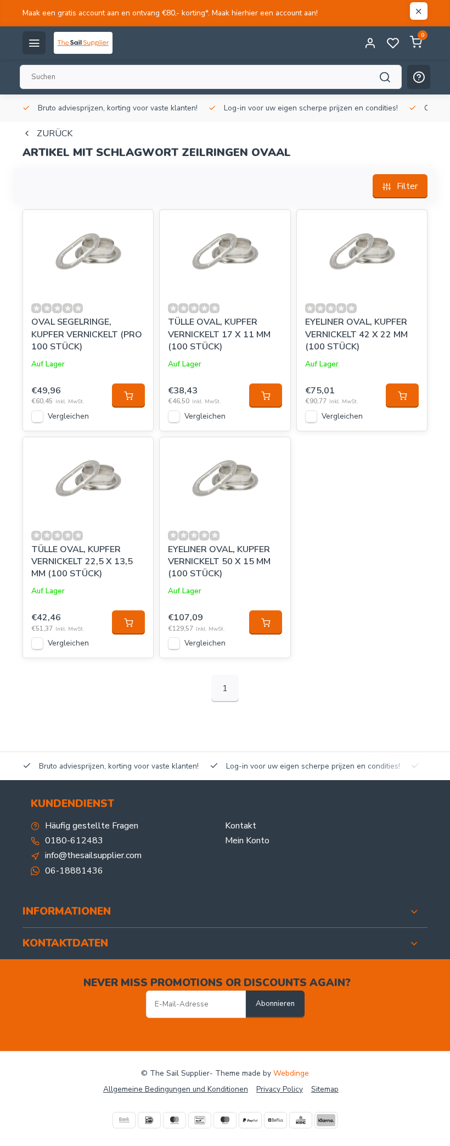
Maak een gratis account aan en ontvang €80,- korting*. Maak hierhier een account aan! (170, 13)
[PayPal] (250, 1120)
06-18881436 (74, 871)
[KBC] (300, 1120)
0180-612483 (74, 841)
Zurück (54, 133)
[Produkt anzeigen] (128, 395)
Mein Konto (247, 841)
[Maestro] (225, 1120)
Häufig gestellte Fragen (91, 826)
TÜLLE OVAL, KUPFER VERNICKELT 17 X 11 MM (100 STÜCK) (219, 334)
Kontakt (240, 826)
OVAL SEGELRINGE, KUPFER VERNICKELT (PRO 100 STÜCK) (86, 334)
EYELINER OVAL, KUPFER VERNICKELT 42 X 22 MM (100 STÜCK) (356, 334)
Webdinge (291, 1073)
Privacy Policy (279, 1089)
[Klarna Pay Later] (326, 1120)
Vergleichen (68, 416)
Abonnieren (275, 1004)
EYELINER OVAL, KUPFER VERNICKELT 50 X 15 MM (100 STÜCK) (219, 561)
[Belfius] (275, 1120)
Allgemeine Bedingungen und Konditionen (175, 1089)
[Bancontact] (199, 1120)
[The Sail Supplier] (86, 42)
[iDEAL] (149, 1120)
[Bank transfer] (124, 1120)
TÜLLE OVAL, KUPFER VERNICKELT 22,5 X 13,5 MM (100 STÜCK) (82, 561)
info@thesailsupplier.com (93, 855)
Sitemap (325, 1089)
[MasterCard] (174, 1120)
